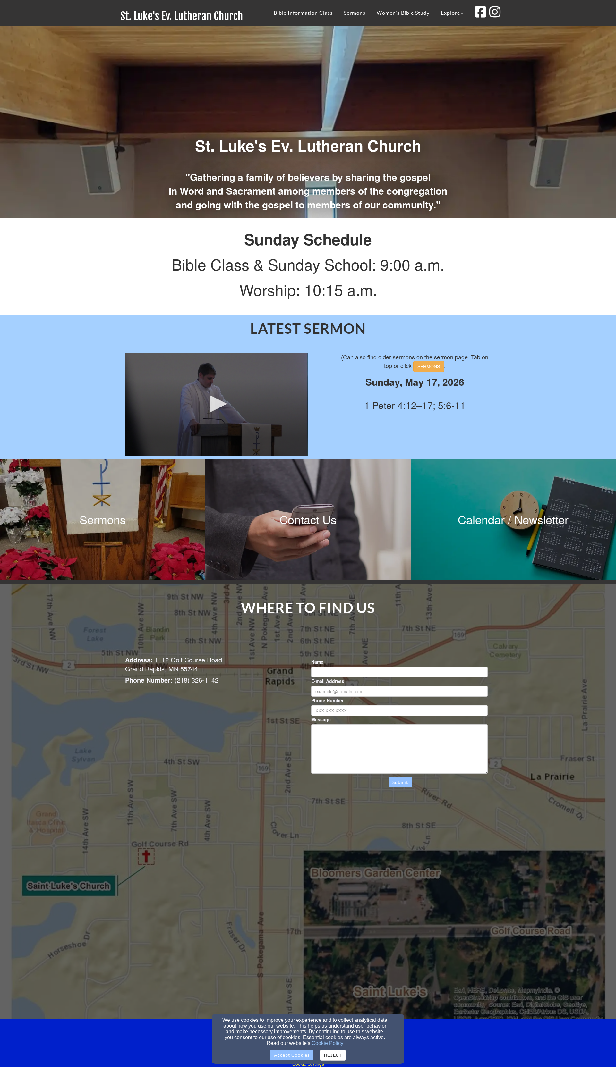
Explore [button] (450, 13)
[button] (216, 403)
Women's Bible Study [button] (403, 13)
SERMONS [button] (428, 366)
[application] (216, 404)
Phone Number (327, 700)
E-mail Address (327, 681)
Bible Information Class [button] (303, 13)
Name (317, 662)
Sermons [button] (354, 13)
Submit (400, 782)
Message (321, 719)
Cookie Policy (327, 1043)
